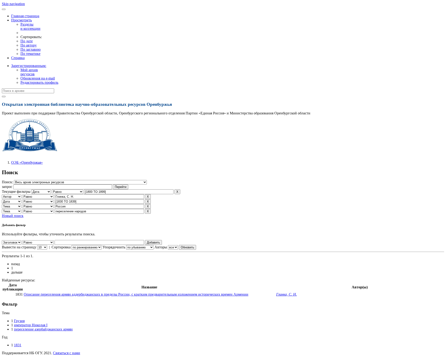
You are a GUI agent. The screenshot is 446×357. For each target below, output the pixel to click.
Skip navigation (13, 4)
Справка (18, 58)
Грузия (19, 321)
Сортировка (61, 247)
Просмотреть (21, 20)
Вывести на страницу (19, 247)
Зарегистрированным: (28, 66)
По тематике (30, 54)
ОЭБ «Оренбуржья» (27, 162)
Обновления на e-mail (37, 78)
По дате (26, 41)
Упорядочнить (113, 247)
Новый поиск (12, 216)
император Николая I (30, 325)
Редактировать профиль (39, 82)
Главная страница (25, 16)
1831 (17, 345)
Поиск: (8, 182)
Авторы (160, 247)
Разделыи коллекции (30, 26)
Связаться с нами (66, 353)
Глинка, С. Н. (286, 294)
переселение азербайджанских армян (43, 329)
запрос (7, 187)
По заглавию (30, 49)
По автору (28, 45)
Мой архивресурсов (29, 72)
